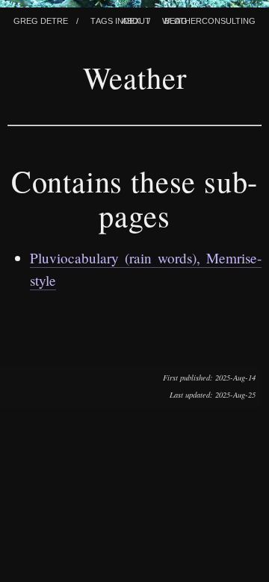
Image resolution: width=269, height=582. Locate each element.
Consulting (229, 19)
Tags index (115, 19)
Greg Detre (40, 19)
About (136, 19)
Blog (176, 19)
